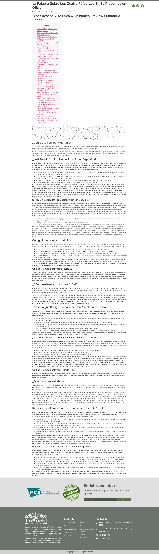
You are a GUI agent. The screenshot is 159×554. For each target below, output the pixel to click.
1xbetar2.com (36, 263)
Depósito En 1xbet (43, 62)
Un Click (39, 68)
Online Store (117, 6)
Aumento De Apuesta (43, 90)
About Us (65, 6)
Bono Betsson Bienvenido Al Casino (48, 92)
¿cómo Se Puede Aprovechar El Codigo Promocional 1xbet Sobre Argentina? (47, 72)
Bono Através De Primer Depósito (47, 98)
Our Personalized (106, 6)
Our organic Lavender (89, 6)
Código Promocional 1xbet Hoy (47, 37)
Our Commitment (75, 6)
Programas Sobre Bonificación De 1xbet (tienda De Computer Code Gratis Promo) (47, 120)
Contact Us (126, 6)
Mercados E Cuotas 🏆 (44, 82)
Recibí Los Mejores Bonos (45, 116)
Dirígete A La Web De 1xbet (45, 84)
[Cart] (137, 5)
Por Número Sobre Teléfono (46, 80)
